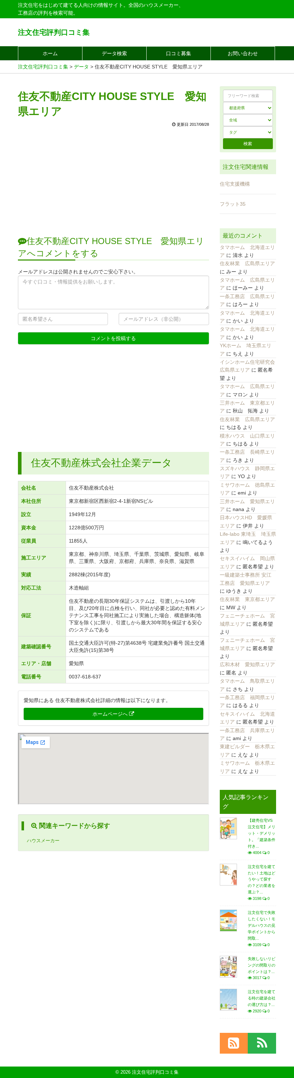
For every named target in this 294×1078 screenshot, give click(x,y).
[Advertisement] (113, 178)
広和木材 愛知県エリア (247, 664)
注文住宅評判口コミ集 (54, 32)
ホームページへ (111, 714)
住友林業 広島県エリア (247, 263)
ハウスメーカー (43, 840)
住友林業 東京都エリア (247, 599)
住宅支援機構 (235, 184)
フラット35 (233, 204)
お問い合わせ (243, 53)
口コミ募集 (178, 53)
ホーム (50, 53)
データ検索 (114, 53)
